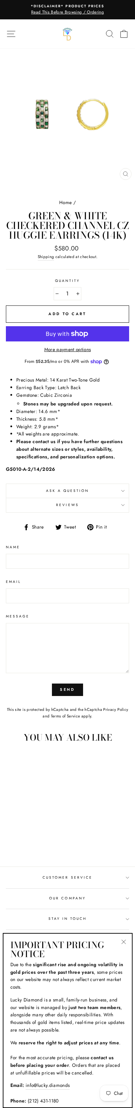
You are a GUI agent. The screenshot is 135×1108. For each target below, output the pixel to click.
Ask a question (67, 490)
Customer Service (67, 877)
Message (17, 616)
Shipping (46, 256)
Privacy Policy (115, 709)
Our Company (67, 898)
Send (67, 689)
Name (13, 547)
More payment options (67, 349)
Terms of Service (65, 716)
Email (13, 581)
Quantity (67, 280)
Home (65, 202)
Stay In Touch (67, 918)
